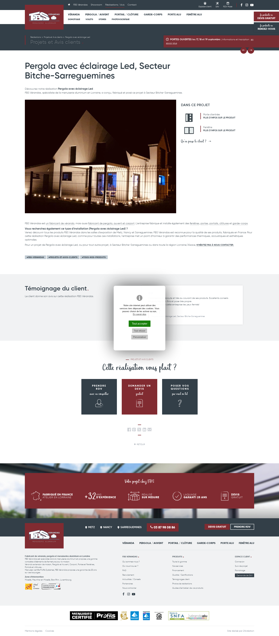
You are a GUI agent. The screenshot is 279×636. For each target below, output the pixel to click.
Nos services (177, 566)
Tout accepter (139, 323)
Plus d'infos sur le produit (219, 118)
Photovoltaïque (120, 19)
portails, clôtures (219, 223)
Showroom (96, 4)
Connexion (239, 561)
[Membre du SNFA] (188, 615)
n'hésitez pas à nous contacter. (215, 245)
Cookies (49, 631)
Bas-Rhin (55, 579)
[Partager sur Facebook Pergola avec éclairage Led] (129, 430)
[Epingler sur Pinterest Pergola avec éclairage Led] (134, 430)
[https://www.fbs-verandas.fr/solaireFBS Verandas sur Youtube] (252, 5)
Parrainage (240, 570)
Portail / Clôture (126, 14)
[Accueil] (69, 5)
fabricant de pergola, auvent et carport (111, 223)
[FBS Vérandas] (44, 17)
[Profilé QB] (159, 615)
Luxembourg (65, 579)
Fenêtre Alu (194, 14)
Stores (102, 19)
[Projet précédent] (243, 50)
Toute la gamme (179, 561)
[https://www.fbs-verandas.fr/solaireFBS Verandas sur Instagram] (247, 5)
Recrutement (128, 575)
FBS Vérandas (80, 4)
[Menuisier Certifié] (94, 615)
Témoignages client (181, 579)
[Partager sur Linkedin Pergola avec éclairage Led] (144, 430)
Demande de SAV (245, 575)
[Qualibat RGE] (146, 615)
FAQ (124, 570)
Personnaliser (139, 337)
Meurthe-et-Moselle (41, 579)
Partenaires (127, 583)
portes (204, 223)
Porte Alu (174, 14)
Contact (132, 4)
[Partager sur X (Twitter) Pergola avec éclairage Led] (139, 430)
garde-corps (240, 223)
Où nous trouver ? (130, 566)
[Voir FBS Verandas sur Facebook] (241, 5)
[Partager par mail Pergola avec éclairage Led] (149, 430)
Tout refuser (139, 331)
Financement (178, 570)
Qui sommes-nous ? (131, 561)
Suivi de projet (241, 566)
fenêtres (194, 223)
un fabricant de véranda (60, 223)
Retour (140, 444)
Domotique (74, 19)
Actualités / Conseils (131, 579)
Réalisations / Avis (114, 4)
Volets (89, 19)
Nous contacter (129, 588)
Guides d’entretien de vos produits (187, 588)
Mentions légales (33, 631)
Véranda (74, 14)
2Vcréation (248, 631)
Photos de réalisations (182, 583)
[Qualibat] (134, 615)
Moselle (28, 579)
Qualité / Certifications (182, 575)
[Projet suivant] (251, 50)
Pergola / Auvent (97, 14)
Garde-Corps (153, 14)
